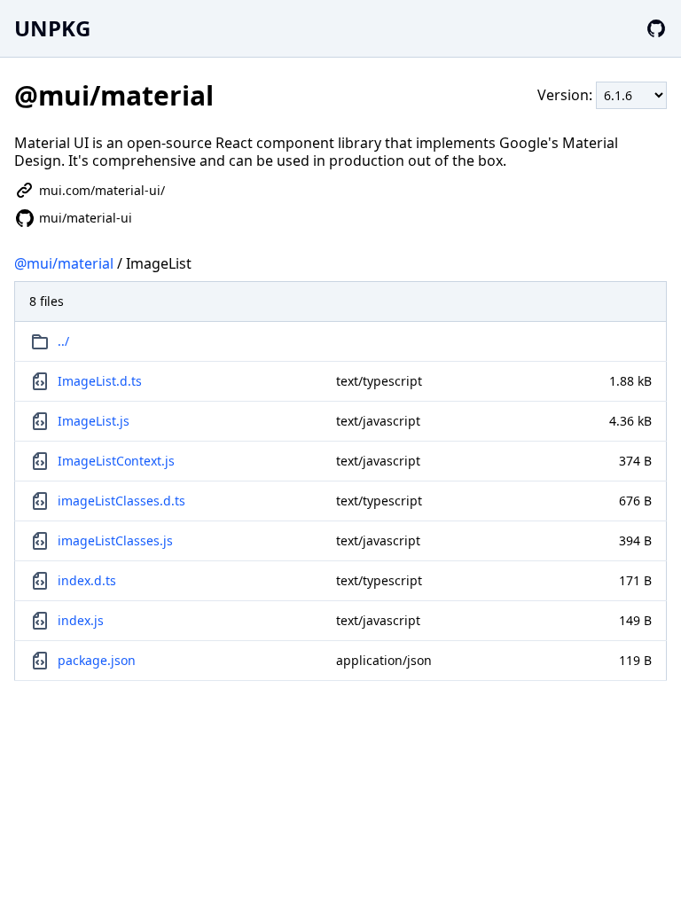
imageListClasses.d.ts (121, 500)
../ (63, 341)
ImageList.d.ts (100, 380)
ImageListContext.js (116, 460)
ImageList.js (93, 420)
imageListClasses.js (115, 540)
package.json (97, 660)
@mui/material (64, 263)
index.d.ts (87, 580)
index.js (81, 620)
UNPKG (52, 28)
